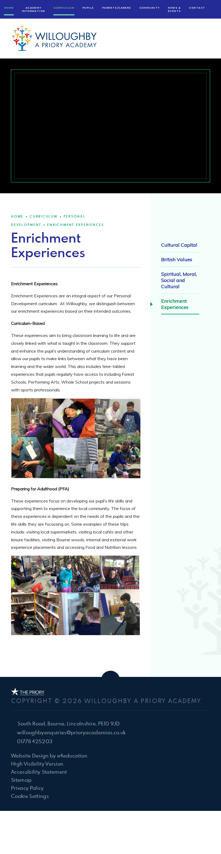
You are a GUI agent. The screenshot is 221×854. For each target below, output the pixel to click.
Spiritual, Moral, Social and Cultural (179, 280)
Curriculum (43, 216)
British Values (176, 259)
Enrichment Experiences (75, 224)
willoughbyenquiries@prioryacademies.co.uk (71, 732)
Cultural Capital (179, 245)
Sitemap (21, 779)
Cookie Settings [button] (30, 796)
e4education (72, 755)
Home (17, 216)
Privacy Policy (27, 787)
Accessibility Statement (39, 771)
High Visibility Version (37, 763)
